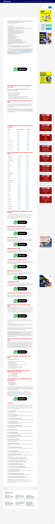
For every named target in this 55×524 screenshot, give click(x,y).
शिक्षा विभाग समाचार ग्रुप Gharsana (12, 37)
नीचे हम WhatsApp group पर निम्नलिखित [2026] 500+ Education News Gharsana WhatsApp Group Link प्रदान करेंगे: (19, 29)
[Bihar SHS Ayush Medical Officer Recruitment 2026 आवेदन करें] (46, 148)
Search (50, 7)
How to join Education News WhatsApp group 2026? (15, 41)
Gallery (45, 1)
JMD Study (7, 1)
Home (26, 1)
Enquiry (33, 1)
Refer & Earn (41, 1)
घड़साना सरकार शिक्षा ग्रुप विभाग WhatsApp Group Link (15, 39)
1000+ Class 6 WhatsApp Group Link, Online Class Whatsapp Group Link (9, 496)
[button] (30, 1)
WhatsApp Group (10, 97)
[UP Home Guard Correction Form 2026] (46, 190)
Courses (29, 1)
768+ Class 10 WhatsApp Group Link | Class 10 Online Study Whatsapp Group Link (20, 503)
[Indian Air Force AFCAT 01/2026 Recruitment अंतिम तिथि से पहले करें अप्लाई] (46, 117)
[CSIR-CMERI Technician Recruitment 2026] (46, 178)
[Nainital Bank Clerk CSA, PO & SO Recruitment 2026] (46, 168)
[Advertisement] (20, 11)
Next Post (35, 488)
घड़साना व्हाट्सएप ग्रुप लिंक (11, 34)
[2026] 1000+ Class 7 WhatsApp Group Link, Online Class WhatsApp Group (19, 496)
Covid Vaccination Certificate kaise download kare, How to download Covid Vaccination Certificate (30, 504)
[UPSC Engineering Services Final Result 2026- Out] (46, 199)
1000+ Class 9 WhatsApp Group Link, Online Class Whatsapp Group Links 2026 (9, 503)
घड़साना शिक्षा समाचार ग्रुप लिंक (12, 38)
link (29, 430)
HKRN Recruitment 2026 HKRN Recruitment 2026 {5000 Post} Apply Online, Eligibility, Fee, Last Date (45, 143)
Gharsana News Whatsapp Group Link (14, 36)
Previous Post (5, 488)
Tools (36, 1)
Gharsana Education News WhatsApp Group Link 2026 (15, 30)
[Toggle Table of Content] (31, 26)
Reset (28, 430)
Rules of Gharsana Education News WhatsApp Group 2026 (15, 27)
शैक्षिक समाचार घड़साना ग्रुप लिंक (11, 35)
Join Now (48, 25)
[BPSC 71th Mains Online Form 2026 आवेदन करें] (46, 158)
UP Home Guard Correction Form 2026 (45, 195)
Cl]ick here (19, 169)
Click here (19, 158)
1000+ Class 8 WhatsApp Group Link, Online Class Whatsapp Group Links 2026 (30, 496)
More (48, 1)
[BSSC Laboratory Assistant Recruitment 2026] (46, 127)
